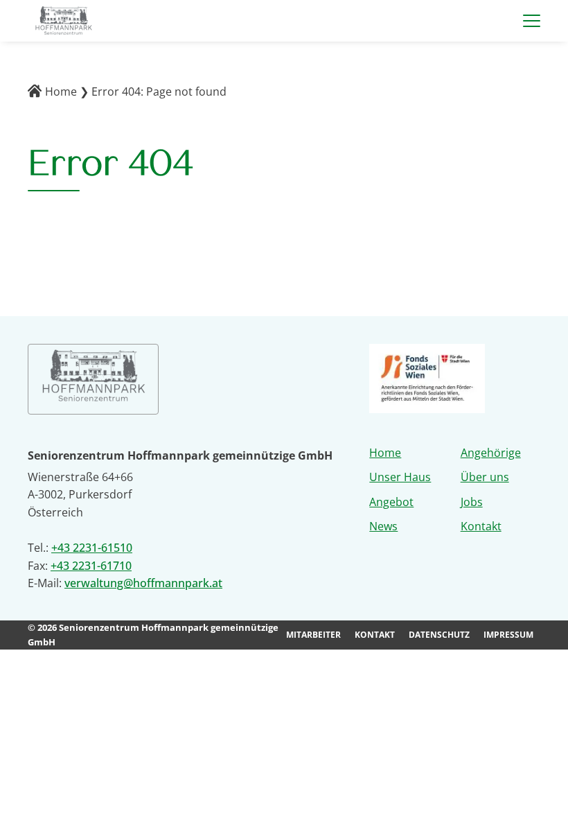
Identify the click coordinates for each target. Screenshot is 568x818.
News (383, 526)
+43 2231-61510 (91, 547)
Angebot (391, 502)
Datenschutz (439, 635)
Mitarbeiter (313, 635)
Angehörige (491, 452)
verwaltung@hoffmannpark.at (143, 583)
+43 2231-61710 (91, 565)
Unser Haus (400, 477)
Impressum (508, 635)
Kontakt (481, 526)
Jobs (472, 502)
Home (61, 91)
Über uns (485, 477)
